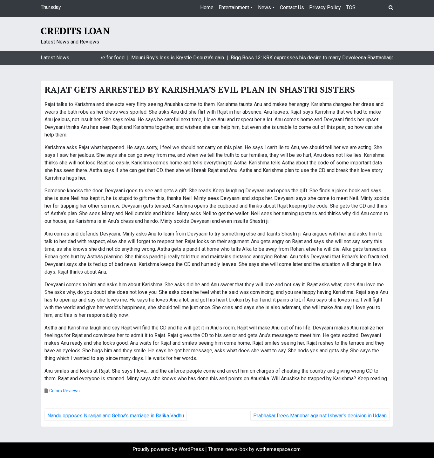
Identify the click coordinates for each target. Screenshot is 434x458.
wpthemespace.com (278, 449)
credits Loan (75, 30)
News (264, 7)
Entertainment (234, 7)
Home (207, 7)
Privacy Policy (325, 7)
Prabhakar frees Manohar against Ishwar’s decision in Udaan (320, 416)
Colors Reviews (64, 390)
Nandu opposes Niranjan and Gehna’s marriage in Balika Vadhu (115, 416)
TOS (351, 7)
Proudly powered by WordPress (168, 449)
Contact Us (292, 7)
